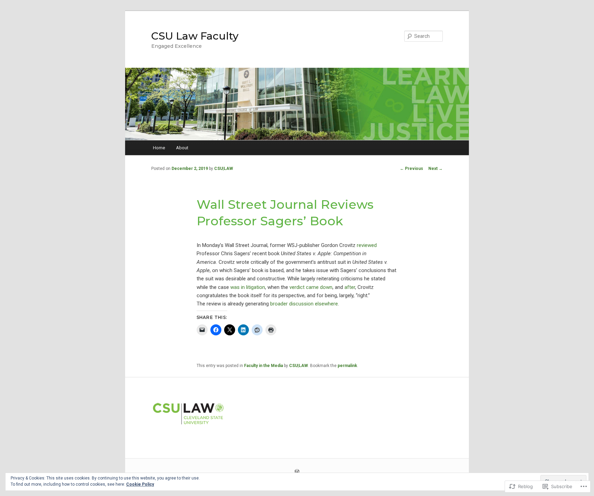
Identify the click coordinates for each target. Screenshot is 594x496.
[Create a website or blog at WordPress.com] (297, 472)
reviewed (367, 245)
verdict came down (310, 287)
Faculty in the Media (263, 365)
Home (159, 147)
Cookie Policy (140, 484)
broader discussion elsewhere (304, 304)
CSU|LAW (223, 168)
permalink (347, 365)
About (182, 147)
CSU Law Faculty (195, 36)
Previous (411, 168)
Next (435, 168)
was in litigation (247, 287)
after (349, 287)
